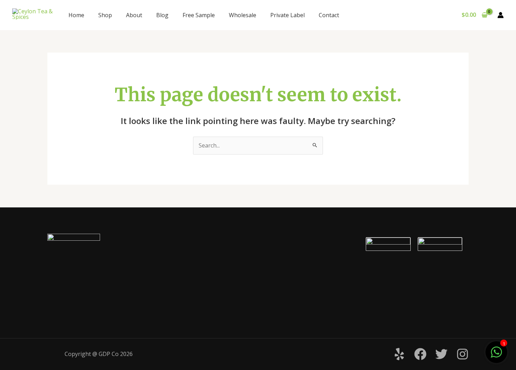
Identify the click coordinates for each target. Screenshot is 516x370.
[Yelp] (399, 354)
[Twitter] (441, 354)
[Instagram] (462, 354)
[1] (496, 351)
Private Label (287, 15)
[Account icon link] (500, 15)
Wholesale (242, 15)
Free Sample (199, 15)
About (134, 15)
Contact (329, 15)
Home (76, 15)
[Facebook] (420, 354)
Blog (162, 15)
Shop (105, 15)
